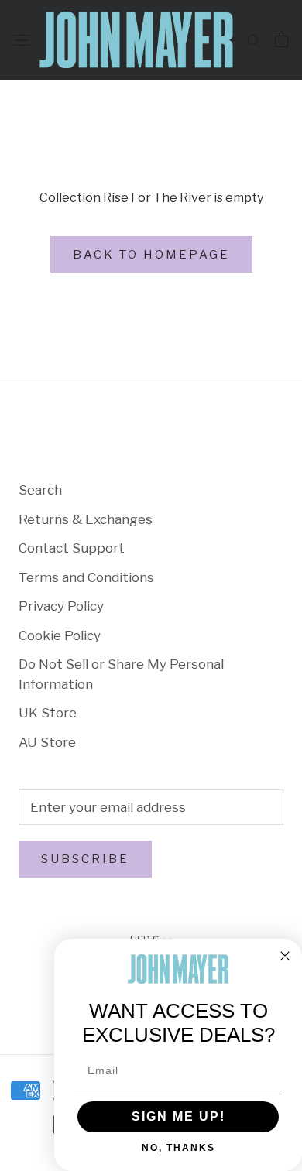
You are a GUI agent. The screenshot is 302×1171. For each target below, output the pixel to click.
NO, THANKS (178, 1147)
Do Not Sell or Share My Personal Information (121, 674)
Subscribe (85, 859)
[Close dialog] (285, 956)
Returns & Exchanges (86, 519)
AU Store (47, 742)
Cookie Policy (60, 635)
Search (40, 490)
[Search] (254, 39)
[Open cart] (281, 39)
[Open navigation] (21, 39)
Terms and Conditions (86, 577)
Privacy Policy (61, 606)
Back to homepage (151, 255)
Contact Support (72, 548)
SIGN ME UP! (178, 1116)
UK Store (48, 713)
